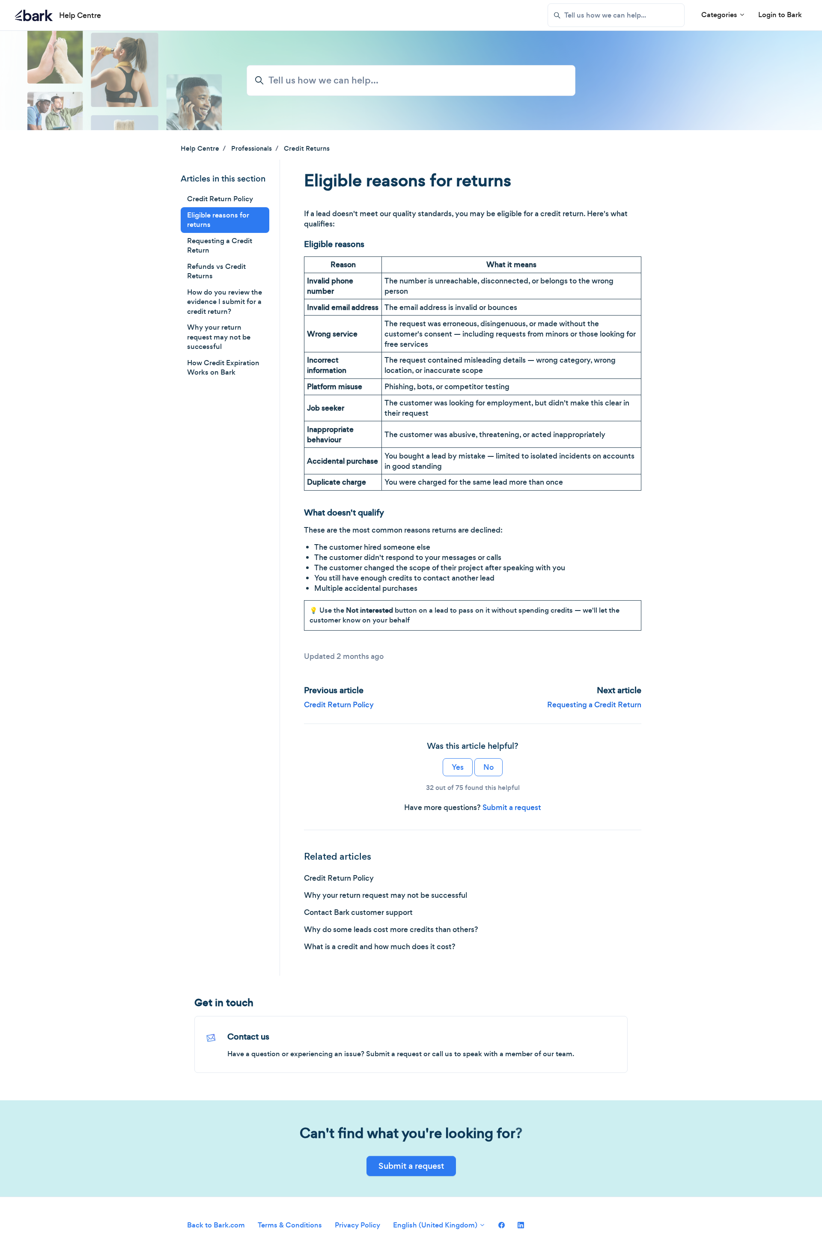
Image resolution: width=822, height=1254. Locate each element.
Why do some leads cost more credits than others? (391, 929)
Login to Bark (780, 15)
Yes (458, 767)
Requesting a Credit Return (594, 705)
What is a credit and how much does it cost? (380, 946)
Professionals (251, 148)
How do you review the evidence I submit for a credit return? (224, 301)
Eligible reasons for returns (218, 220)
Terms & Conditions (290, 1225)
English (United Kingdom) (436, 1225)
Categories (720, 15)
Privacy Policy (357, 1225)
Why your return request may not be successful (385, 895)
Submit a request (511, 807)
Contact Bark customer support (358, 912)
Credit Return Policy (339, 705)
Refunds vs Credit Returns (216, 271)
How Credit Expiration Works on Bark (223, 368)
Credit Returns (307, 148)
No (488, 767)
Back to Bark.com (216, 1225)
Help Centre (200, 148)
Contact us (248, 1037)
